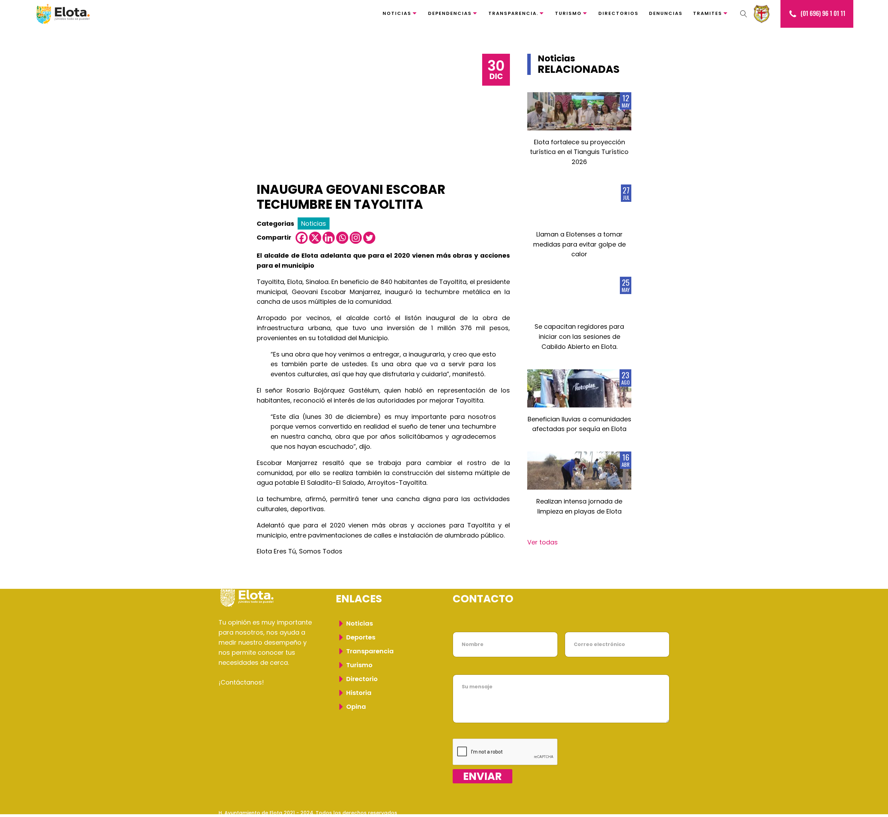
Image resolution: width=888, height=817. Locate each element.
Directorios (618, 13)
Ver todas (542, 542)
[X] (315, 238)
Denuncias (666, 13)
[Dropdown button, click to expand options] (743, 14)
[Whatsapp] (342, 238)
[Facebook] (302, 238)
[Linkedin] (329, 238)
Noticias (397, 13)
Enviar (482, 776)
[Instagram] (356, 238)
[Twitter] (369, 238)
